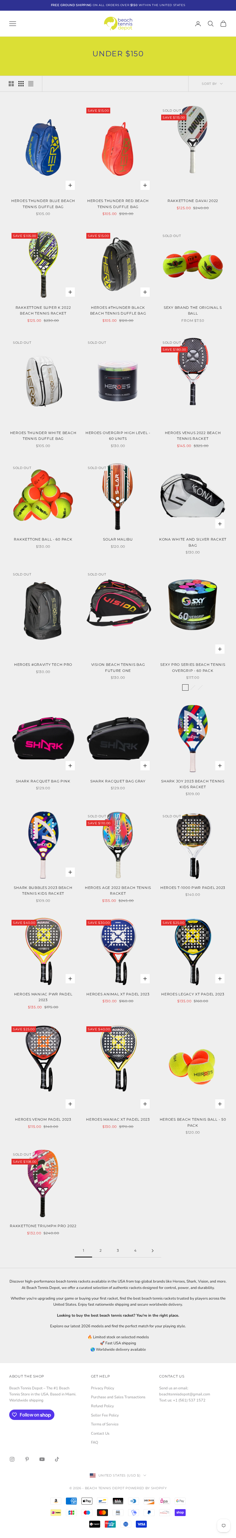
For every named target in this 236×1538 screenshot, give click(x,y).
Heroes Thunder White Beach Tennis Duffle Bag (43, 436)
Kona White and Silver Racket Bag (193, 542)
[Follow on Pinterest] (27, 1459)
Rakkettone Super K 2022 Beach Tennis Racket (43, 310)
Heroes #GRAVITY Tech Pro (43, 664)
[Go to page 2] (152, 1250)
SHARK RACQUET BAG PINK (43, 781)
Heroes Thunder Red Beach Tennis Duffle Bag (118, 204)
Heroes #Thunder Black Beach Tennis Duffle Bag (118, 310)
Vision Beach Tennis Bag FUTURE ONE (118, 667)
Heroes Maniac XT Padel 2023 (118, 1119)
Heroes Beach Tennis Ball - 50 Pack (193, 1122)
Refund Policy (102, 1406)
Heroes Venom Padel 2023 (43, 1119)
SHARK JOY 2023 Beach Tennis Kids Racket (192, 784)
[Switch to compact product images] (30, 83)
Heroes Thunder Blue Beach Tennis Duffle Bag (43, 204)
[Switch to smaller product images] (21, 83)
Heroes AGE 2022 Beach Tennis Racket (118, 890)
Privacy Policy (102, 1388)
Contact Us (100, 1433)
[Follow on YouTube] (42, 1459)
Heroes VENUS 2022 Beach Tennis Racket (193, 436)
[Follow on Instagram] (12, 1459)
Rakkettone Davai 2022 (193, 201)
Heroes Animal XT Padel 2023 (117, 994)
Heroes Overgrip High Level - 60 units (118, 436)
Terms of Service (105, 1424)
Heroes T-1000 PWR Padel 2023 (192, 887)
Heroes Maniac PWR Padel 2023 (43, 997)
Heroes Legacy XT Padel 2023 (192, 994)
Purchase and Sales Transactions (118, 1397)
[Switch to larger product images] (11, 83)
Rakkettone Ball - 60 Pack (43, 539)
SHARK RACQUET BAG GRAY (118, 781)
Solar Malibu (118, 539)
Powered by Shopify (146, 1488)
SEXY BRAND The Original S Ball (193, 310)
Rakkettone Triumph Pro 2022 (43, 1226)
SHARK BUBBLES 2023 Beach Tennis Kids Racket (43, 890)
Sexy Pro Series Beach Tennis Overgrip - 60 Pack (192, 667)
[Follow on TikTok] (57, 1459)
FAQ (94, 1442)
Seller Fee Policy (105, 1415)
